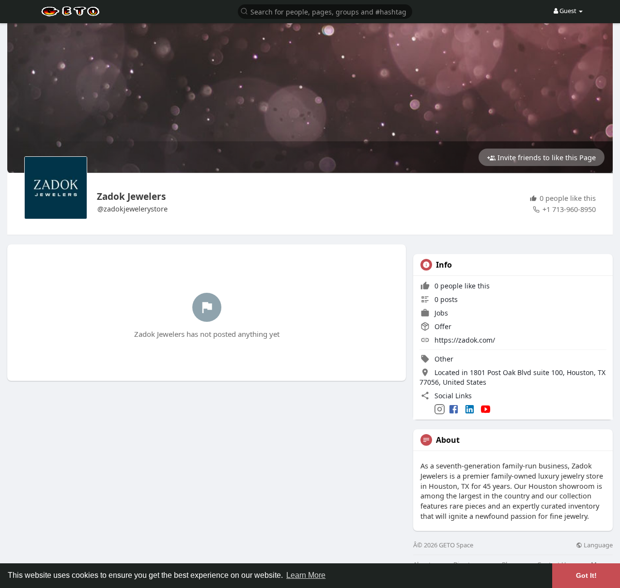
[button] (325, 11)
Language (597, 545)
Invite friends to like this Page (546, 157)
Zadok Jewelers (131, 196)
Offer (442, 326)
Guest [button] (568, 10)
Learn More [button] (306, 575)
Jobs (440, 312)
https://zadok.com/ (464, 340)
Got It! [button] (586, 575)
